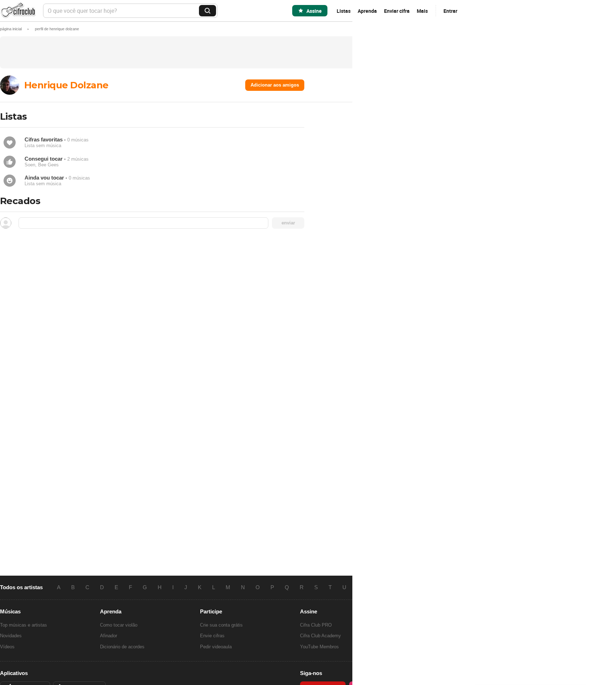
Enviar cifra (397, 10)
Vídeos (7, 646)
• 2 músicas (57, 161)
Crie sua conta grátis (221, 625)
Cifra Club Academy (320, 635)
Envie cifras (212, 635)
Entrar (450, 10)
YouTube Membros (319, 646)
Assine (314, 10)
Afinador (108, 635)
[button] (57, 29)
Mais (422, 10)
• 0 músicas (57, 142)
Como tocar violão (118, 625)
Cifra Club (18, 10)
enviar (288, 222)
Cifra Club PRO (316, 625)
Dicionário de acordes (122, 646)
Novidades (11, 635)
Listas (344, 10)
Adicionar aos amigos (275, 85)
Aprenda (367, 10)
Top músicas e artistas (23, 625)
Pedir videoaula (216, 646)
